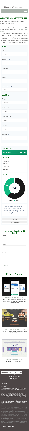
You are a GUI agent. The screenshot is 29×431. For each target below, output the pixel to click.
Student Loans (6, 108)
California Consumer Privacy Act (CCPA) (11, 401)
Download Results (14, 222)
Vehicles (4, 77)
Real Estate (5, 68)
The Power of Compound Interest (14, 329)
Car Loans (4, 125)
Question (4, 253)
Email (4, 244)
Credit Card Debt (6, 116)
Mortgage (4, 99)
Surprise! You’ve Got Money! (14, 359)
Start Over (14, 219)
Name (4, 235)
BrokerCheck (3, 386)
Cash (3, 50)
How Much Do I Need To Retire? (14, 297)
